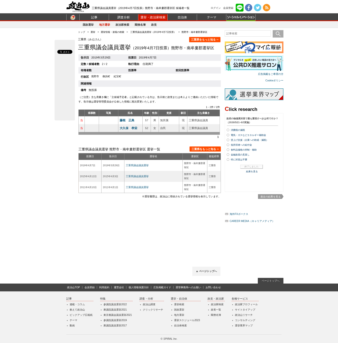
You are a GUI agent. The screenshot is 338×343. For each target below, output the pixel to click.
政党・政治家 (216, 298)
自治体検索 (180, 325)
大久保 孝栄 (128, 128)
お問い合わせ (213, 287)
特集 (103, 298)
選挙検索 (179, 304)
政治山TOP (73, 287)
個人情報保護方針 (139, 287)
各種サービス (240, 298)
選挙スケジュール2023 (187, 320)
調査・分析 (146, 298)
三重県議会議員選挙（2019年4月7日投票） (153, 32)
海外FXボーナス (239, 214)
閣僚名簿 (140, 24)
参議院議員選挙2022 (115, 304)
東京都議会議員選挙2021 (117, 315)
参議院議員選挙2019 (115, 320)
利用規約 (104, 287)
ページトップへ (271, 280)
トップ (81, 32)
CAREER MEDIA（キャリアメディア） (252, 221)
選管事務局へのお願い (188, 287)
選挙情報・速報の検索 (112, 32)
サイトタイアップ (245, 309)
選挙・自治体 (179, 298)
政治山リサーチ (244, 315)
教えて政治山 (77, 309)
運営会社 (119, 287)
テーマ (211, 17)
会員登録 (228, 7)
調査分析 (123, 17)
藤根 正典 (127, 120)
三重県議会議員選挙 (137, 165)
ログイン (216, 7)
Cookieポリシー (274, 80)
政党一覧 (216, 309)
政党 (154, 24)
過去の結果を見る (270, 196)
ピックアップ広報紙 (81, 315)
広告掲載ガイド (162, 287)
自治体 (182, 17)
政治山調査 (149, 304)
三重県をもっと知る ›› (204, 39)
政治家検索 (122, 24)
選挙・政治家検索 (152, 17)
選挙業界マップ (244, 325)
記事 (94, 17)
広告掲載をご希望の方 (270, 74)
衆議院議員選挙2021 (115, 309)
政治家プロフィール (246, 304)
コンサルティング (245, 320)
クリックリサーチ (153, 309)
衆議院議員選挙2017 (115, 325)
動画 (72, 325)
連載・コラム (77, 304)
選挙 (93, 32)
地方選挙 (104, 24)
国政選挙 (88, 24)
